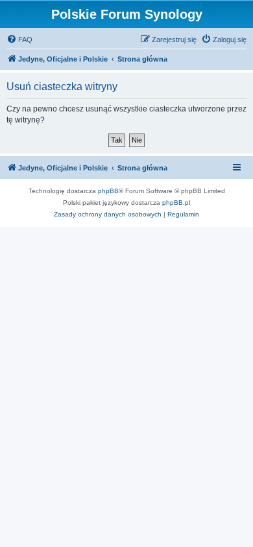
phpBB (108, 190)
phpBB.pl (176, 202)
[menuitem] (19, 39)
